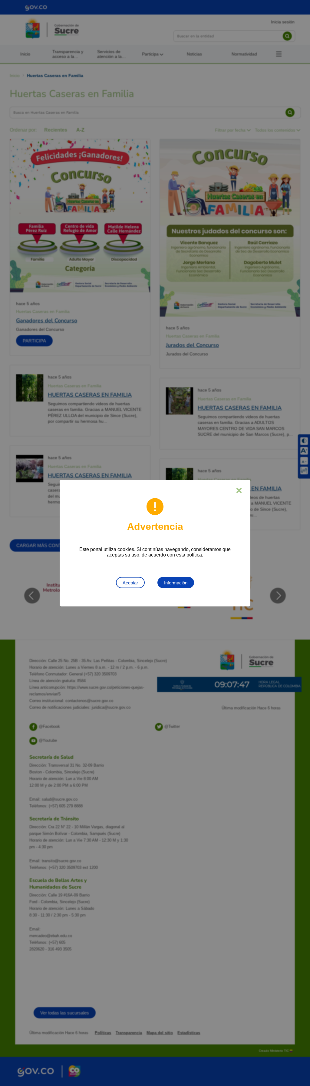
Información (175, 582)
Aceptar (130, 582)
